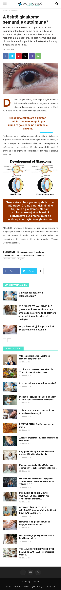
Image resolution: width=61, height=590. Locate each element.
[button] (57, 4)
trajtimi (21, 259)
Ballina (5, 10)
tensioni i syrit (9, 259)
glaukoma (40, 252)
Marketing (26, 581)
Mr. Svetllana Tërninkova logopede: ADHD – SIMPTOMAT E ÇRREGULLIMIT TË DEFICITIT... (37, 482)
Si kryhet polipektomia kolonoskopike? (37, 383)
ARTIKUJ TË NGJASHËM (16, 285)
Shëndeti (14, 10)
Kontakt (36, 581)
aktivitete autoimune (24, 252)
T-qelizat (40, 255)
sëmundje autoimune (25, 255)
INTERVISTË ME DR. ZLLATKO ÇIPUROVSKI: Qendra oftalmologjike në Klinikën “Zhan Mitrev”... (37, 510)
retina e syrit (9, 255)
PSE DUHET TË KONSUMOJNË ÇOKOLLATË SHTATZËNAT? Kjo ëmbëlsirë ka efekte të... (34, 496)
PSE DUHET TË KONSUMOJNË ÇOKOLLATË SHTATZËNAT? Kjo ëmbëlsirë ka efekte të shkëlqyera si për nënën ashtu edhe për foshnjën (37, 313)
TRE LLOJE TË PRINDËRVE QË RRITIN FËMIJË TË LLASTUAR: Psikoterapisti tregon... (36, 552)
